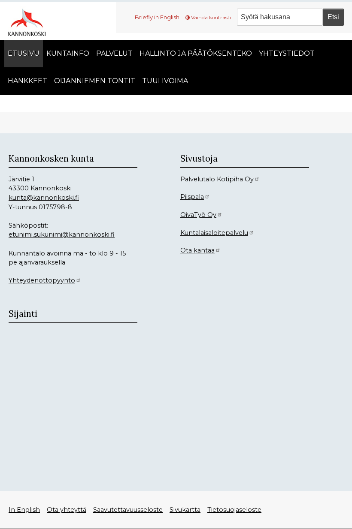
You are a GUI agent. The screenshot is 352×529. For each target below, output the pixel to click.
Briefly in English (157, 17)
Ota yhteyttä (66, 510)
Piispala (192, 197)
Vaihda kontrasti (211, 18)
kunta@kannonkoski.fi (44, 197)
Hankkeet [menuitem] (27, 81)
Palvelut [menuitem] (114, 53)
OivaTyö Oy (198, 215)
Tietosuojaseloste (234, 510)
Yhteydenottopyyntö (42, 280)
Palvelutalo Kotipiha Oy (217, 179)
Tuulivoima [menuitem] (165, 81)
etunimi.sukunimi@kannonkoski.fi (62, 234)
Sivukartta (185, 510)
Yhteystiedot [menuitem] (287, 53)
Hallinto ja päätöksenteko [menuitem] (196, 53)
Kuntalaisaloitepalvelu (214, 233)
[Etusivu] (30, 21)
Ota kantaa (197, 250)
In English (24, 510)
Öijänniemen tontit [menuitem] (94, 81)
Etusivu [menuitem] (23, 53)
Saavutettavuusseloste (128, 510)
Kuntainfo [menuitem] (67, 53)
